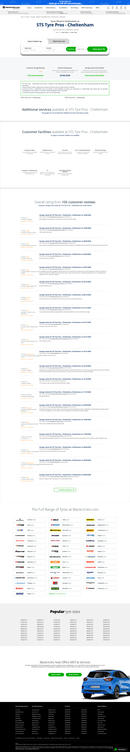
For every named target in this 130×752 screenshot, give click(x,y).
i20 (27, 299)
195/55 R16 (23, 637)
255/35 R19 (106, 624)
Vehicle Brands (50, 8)
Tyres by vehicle (102, 716)
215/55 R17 (40, 640)
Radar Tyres (51, 716)
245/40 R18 (89, 635)
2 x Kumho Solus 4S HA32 (55, 269)
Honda (27, 231)
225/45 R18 (57, 635)
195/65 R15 (23, 640)
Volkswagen (29, 408)
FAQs (99, 710)
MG (27, 218)
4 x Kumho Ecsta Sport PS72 (56, 436)
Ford (27, 325)
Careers (78, 738)
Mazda (27, 257)
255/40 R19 (106, 629)
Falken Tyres (35, 725)
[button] (108, 7)
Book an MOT (55, 675)
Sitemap (65, 738)
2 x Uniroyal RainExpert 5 (55, 256)
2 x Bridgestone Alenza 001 (56, 421)
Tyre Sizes (67, 706)
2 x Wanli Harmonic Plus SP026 (57, 230)
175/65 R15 (23, 624)
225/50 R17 (57, 640)
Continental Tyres (36, 718)
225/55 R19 (73, 622)
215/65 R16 (57, 626)
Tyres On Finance (19, 731)
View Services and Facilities (94, 75)
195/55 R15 (23, 635)
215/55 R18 (57, 620)
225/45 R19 (57, 637)
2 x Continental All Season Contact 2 (58, 394)
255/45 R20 (106, 631)
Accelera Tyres (35, 710)
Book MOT (18, 718)
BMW (27, 244)
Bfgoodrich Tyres (36, 714)
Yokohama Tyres (52, 731)
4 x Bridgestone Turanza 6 (55, 217)
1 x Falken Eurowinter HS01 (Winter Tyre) (59, 476)
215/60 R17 (57, 624)
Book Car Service (19, 725)
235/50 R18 (89, 620)
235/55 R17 (89, 622)
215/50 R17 (40, 635)
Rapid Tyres (51, 718)
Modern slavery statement (56, 738)
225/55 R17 (73, 620)
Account (121, 8)
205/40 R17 (40, 620)
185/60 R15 (23, 629)
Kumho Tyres (35, 733)
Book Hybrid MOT (19, 722)
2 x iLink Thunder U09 (54, 324)
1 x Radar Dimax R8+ (54, 353)
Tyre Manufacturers (37, 706)
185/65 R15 (23, 631)
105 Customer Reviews (35, 75)
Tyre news (100, 722)
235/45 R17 (73, 635)
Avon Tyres (34, 712)
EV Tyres (17, 716)
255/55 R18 (106, 633)
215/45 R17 (40, 633)
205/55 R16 (40, 626)
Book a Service (73, 675)
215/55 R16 (40, 637)
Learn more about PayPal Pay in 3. (32, 748)
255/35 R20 (106, 626)
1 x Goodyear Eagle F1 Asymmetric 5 (58, 243)
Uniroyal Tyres (52, 727)
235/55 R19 (89, 626)
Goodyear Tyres (36, 727)
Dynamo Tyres (35, 722)
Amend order (101, 712)
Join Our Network (19, 733)
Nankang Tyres (52, 712)
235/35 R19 (73, 629)
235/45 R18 (73, 637)
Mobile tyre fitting (102, 729)
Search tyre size (59, 41)
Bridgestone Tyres (36, 716)
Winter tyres (101, 727)
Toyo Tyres (51, 725)
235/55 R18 (89, 624)
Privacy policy (47, 738)
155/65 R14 (23, 620)
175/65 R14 (23, 622)
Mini (27, 368)
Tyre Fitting (74, 8)
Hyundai (28, 297)
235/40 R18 (73, 631)
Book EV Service (19, 727)
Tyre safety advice (102, 733)
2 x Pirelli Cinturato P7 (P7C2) (56, 283)
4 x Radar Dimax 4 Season (55, 309)
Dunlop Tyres (35, 720)
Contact (116, 8)
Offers (97, 8)
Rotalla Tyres (51, 720)
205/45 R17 (40, 622)
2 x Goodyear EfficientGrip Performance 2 (59, 338)
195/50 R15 (23, 633)
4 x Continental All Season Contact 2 (58, 407)
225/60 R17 (73, 624)
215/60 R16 (57, 622)
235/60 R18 (89, 629)
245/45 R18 (89, 640)
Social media (101, 731)
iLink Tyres (34, 731)
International (72, 738)
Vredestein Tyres (52, 729)
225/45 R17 (57, 633)
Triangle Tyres (51, 733)
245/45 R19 (106, 620)
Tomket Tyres (51, 722)
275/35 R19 (106, 640)
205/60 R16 (40, 631)
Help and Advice (102, 706)
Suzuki (27, 270)
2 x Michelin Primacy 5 (54, 296)
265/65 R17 (106, 637)
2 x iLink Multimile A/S (54, 449)
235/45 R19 (73, 640)
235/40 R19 (73, 633)
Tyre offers (100, 714)
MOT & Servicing (87, 8)
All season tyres (101, 725)
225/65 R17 (73, 626)
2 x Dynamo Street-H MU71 (56, 368)
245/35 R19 (89, 633)
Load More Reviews (65, 490)
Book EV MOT (18, 720)
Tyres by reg (101, 718)
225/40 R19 (57, 631)
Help (112, 8)
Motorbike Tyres (19, 712)
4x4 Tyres (17, 714)
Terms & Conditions (31, 738)
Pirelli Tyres (51, 714)
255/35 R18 (106, 622)
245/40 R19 (89, 637)
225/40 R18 (57, 629)
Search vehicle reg (34, 41)
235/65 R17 (89, 631)
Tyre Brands (38, 8)
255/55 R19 (106, 635)
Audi (27, 310)
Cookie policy (39, 738)
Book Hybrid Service (20, 729)
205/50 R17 (40, 624)
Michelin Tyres (52, 710)
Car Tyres (17, 710)
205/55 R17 (40, 629)
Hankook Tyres (35, 729)
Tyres (28, 8)
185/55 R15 (23, 626)
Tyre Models (62, 8)
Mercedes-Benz (30, 354)
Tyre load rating (101, 720)
